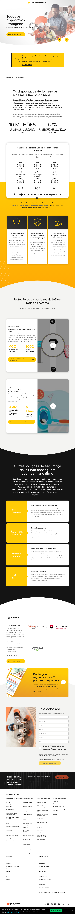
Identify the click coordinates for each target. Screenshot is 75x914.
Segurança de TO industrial (12, 838)
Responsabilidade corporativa (13, 868)
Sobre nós (8, 860)
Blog (40, 860)
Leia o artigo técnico (14, 34)
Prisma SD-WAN (26, 847)
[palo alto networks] (37, 3)
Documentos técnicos (44, 887)
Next (67, 40)
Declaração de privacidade (13, 912)
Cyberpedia (41, 868)
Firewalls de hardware (28, 806)
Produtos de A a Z (43, 876)
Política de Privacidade (61, 754)
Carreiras (8, 863)
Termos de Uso (42, 755)
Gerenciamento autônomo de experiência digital (28, 835)
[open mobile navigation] (3, 2)
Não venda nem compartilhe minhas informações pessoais (52, 892)
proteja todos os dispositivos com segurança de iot (53, 345)
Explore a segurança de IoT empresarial (18, 359)
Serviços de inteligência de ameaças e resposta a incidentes (59, 800)
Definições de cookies (56, 910)
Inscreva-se (60, 777)
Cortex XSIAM (40, 824)
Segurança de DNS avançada (12, 826)
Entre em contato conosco (49, 763)
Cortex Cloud (40, 805)
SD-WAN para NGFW (27, 814)
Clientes (8, 871)
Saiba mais (63, 682)
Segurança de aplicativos (42, 807)
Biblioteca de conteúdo (44, 866)
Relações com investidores (12, 874)
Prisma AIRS (9, 806)
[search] (71, 2)
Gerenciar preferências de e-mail (46, 874)
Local (7, 876)
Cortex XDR (39, 827)
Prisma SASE (25, 827)
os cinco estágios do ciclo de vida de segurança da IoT (31, 205)
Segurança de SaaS (10, 840)
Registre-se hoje (27, 64)
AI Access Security (10, 809)
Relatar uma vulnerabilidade (45, 881)
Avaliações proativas (58, 803)
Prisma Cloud (40, 818)
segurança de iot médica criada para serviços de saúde (53, 406)
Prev (59, 40)
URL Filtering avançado (11, 821)
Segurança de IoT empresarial (13, 832)
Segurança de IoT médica (12, 835)
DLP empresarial (26, 839)
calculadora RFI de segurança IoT (42, 487)
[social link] (44, 904)
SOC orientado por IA (42, 822)
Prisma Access (26, 841)
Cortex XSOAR (40, 830)
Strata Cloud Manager (28, 811)
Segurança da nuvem (41, 802)
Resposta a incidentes (58, 806)
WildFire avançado (10, 823)
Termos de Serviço (55, 759)
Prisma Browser (26, 844)
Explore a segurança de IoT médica (20, 421)
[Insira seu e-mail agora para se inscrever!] (40, 777)
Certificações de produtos (45, 879)
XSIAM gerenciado (41, 839)
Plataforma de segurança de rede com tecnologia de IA (19, 798)
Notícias (8, 879)
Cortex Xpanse (40, 832)
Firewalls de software (28, 809)
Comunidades (42, 863)
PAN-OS (24, 817)
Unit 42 (40, 889)
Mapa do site (42, 884)
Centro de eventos (43, 871)
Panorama (25, 819)
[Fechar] (72, 910)
